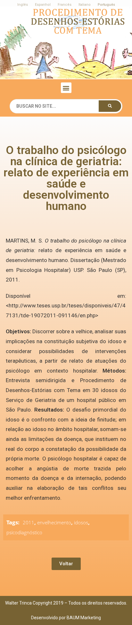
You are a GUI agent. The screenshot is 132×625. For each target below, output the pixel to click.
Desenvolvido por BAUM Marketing (66, 617)
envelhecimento (54, 522)
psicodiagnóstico (24, 532)
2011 (28, 522)
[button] (66, 87)
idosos (81, 522)
